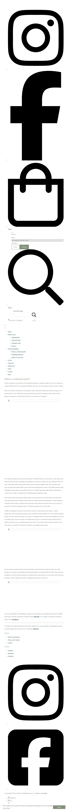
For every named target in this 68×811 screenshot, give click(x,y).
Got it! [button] (59, 807)
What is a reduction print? (19, 351)
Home (9, 331)
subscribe (36, 616)
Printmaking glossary (17, 354)
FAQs (9, 369)
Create (45, 793)
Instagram (15, 619)
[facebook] (36, 160)
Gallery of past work (17, 357)
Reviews (14, 346)
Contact (10, 371)
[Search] (34, 315)
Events (10, 360)
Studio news (11, 366)
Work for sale (11, 334)
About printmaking (13, 349)
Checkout (24, 247)
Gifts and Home (16, 340)
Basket (15, 247)
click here (36, 629)
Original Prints (16, 337)
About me (11, 363)
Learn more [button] (6, 808)
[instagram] (36, 69)
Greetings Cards (16, 343)
